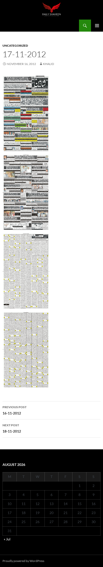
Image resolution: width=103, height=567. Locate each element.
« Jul (7, 539)
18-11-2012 (11, 428)
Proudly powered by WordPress (23, 561)
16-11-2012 (14, 410)
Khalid (48, 64)
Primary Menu (97, 26)
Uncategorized (15, 45)
